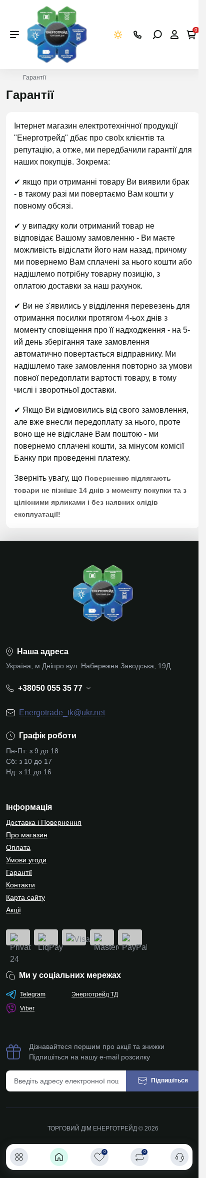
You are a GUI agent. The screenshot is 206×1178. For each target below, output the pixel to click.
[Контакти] (179, 1157)
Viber (27, 1008)
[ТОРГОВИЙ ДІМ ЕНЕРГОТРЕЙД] (57, 34)
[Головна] (59, 1157)
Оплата (18, 847)
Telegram (33, 994)
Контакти (20, 885)
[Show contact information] (137, 35)
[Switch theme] (118, 35)
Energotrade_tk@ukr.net (62, 712)
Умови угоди (26, 860)
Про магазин (27, 835)
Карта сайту (25, 897)
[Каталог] (19, 1157)
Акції (13, 910)
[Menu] (14, 34)
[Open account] (174, 34)
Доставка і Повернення (44, 822)
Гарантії (19, 872)
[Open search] (157, 34)
